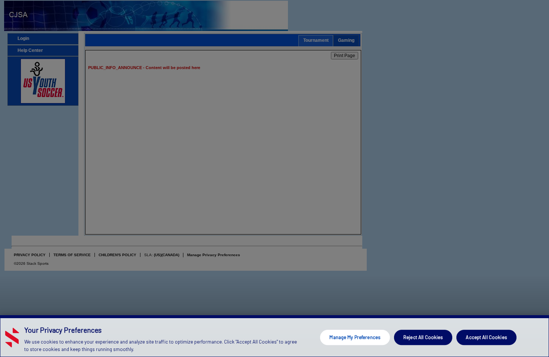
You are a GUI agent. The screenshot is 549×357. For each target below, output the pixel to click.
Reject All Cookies (423, 337)
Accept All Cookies (486, 337)
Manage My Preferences (355, 337)
